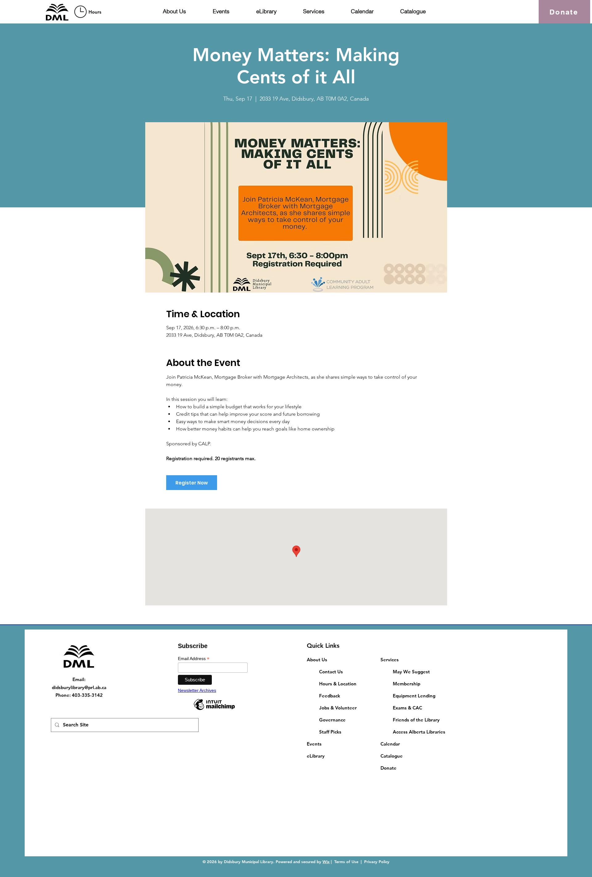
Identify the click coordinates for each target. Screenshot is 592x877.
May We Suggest (411, 672)
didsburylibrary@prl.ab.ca (79, 687)
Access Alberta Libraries (419, 732)
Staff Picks (330, 732)
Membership (406, 684)
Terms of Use (346, 861)
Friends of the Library (416, 720)
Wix (326, 861)
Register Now (191, 483)
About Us (317, 660)
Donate (388, 768)
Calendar (390, 744)
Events (314, 744)
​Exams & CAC (407, 708)
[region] (89, 11)
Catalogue (391, 756)
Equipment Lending (414, 696)
